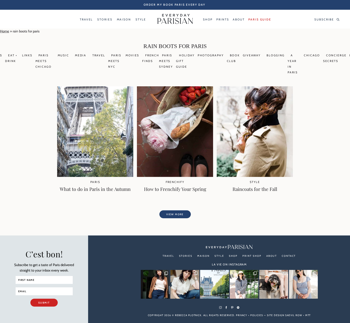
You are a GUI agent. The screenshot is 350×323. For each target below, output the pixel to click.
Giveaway (252, 55)
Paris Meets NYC (114, 60)
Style (255, 182)
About (271, 255)
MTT (308, 315)
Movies (132, 55)
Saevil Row (293, 315)
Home (4, 31)
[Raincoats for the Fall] (255, 176)
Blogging (276, 55)
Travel (98, 55)
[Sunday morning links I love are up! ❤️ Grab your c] (155, 284)
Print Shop (251, 255)
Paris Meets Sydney (166, 60)
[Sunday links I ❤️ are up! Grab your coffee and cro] (244, 284)
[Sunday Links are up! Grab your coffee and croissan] (184, 284)
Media (80, 55)
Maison (203, 255)
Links (27, 55)
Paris (95, 182)
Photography (211, 55)
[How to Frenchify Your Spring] (175, 176)
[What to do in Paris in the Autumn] (95, 176)
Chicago (312, 55)
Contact (289, 255)
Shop (233, 255)
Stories (185, 255)
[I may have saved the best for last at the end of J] (273, 284)
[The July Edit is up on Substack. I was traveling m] (303, 284)
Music (63, 55)
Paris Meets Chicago (43, 60)
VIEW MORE (175, 214)
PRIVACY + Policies (249, 315)
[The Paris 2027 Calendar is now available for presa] (214, 284)
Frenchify (175, 182)
